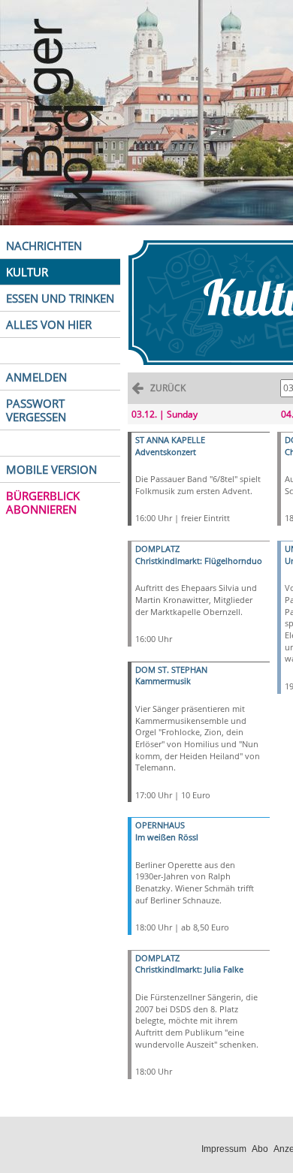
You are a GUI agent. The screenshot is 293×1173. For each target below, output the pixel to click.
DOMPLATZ (157, 548)
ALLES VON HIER (49, 324)
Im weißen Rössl (166, 837)
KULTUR (27, 271)
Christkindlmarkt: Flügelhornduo (198, 560)
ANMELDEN (36, 376)
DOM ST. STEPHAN (171, 669)
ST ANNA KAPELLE (170, 439)
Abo (260, 1149)
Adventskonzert (165, 451)
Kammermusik (163, 680)
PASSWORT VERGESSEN (36, 410)
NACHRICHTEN (44, 245)
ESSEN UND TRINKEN (60, 298)
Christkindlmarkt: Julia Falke (189, 969)
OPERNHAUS (160, 825)
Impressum (223, 1149)
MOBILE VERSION (51, 469)
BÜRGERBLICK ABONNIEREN (43, 502)
